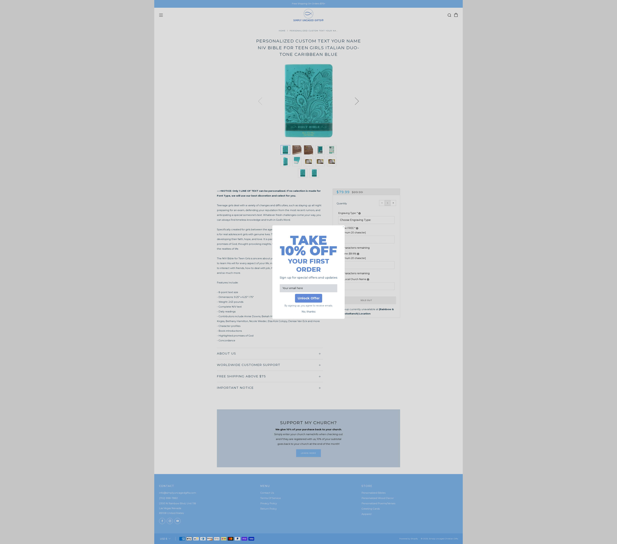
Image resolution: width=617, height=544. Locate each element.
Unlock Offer (309, 298)
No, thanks (309, 311)
